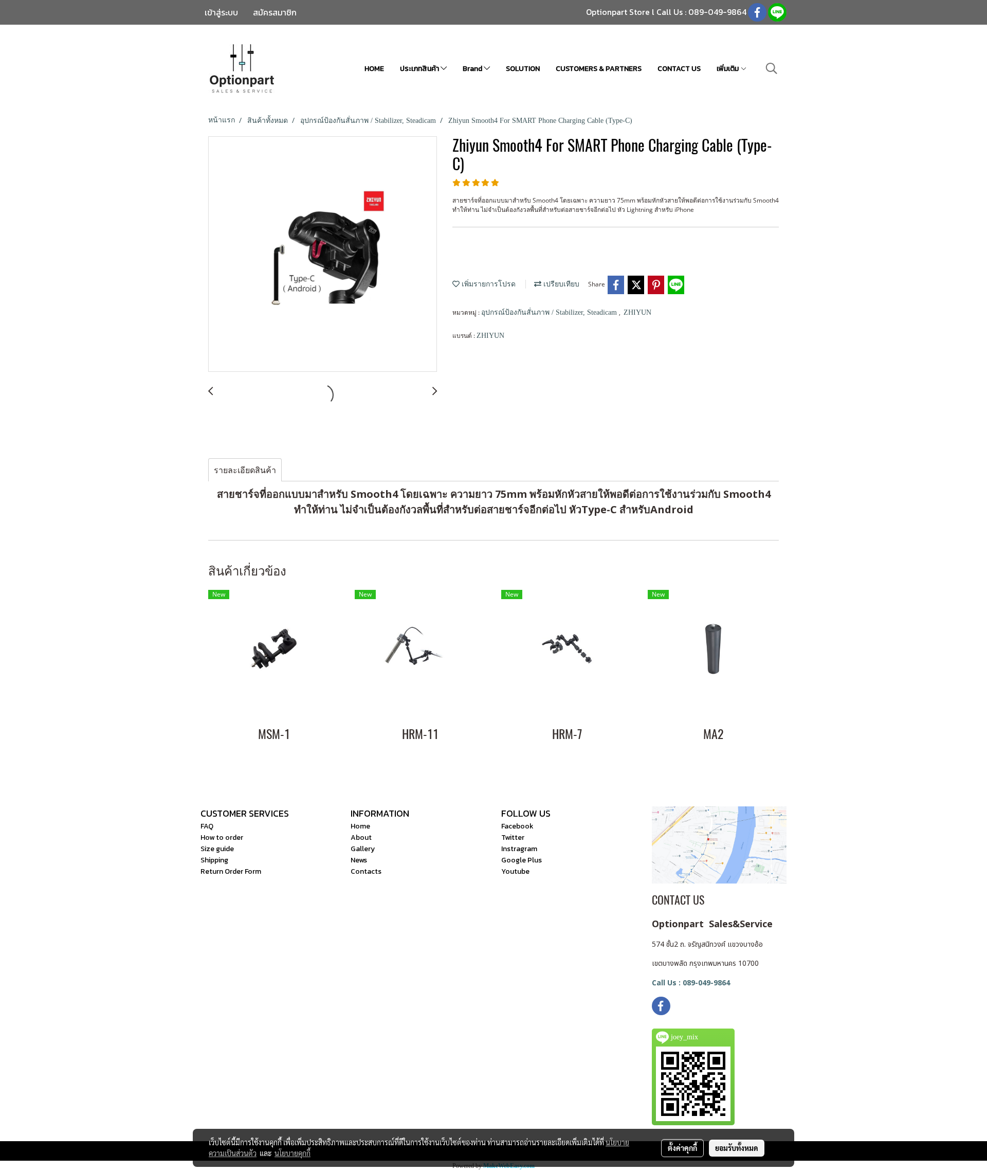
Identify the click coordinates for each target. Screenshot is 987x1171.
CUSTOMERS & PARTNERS (599, 68)
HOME (374, 68)
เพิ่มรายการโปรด (488, 284)
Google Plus (521, 860)
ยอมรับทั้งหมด (736, 1147)
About (361, 837)
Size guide (217, 848)
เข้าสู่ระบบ (221, 12)
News (359, 860)
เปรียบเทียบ (560, 284)
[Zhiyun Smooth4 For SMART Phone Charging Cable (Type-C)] (322, 254)
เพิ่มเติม (728, 68)
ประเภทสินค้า (420, 68)
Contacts (366, 871)
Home (360, 826)
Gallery (363, 848)
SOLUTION (523, 68)
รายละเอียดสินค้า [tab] (245, 470)
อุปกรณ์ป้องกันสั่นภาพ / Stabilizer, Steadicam (550, 312)
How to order (221, 837)
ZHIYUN (637, 312)
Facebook (517, 826)
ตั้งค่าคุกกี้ (682, 1147)
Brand (473, 68)
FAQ (206, 826)
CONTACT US (679, 68)
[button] (771, 68)
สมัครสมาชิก (275, 12)
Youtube (515, 871)
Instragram (519, 848)
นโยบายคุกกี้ (292, 1153)
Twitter (512, 837)
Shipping (214, 860)
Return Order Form (230, 871)
